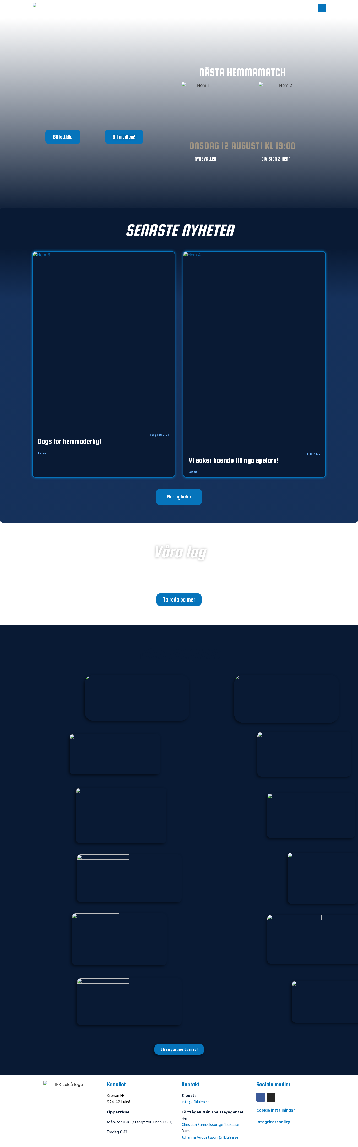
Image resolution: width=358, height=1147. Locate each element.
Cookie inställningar (275, 1110)
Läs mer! (43, 453)
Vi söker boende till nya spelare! (234, 460)
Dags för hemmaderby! (69, 441)
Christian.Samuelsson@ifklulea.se (210, 1125)
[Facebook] (260, 1097)
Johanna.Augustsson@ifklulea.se (210, 1137)
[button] (322, 8)
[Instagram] (271, 1097)
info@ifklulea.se (196, 1102)
